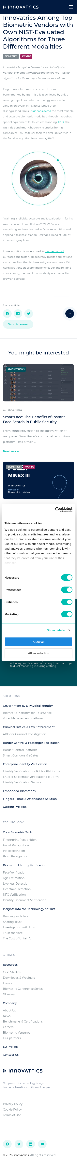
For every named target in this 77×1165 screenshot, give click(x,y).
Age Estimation (13, 878)
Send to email (18, 324)
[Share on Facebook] (7, 313)
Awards (26, 56)
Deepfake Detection (17, 889)
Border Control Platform (20, 750)
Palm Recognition (15, 856)
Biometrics (11, 56)
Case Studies (12, 972)
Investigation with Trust (19, 927)
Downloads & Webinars (19, 977)
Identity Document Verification (24, 900)
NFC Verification (14, 894)
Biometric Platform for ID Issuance (27, 713)
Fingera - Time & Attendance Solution (30, 799)
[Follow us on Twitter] (19, 1144)
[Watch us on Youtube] (42, 1144)
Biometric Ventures (16, 1032)
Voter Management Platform (23, 718)
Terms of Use (12, 1115)
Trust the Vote (13, 933)
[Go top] (69, 313)
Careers (8, 1027)
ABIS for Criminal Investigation (24, 734)
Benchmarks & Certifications (23, 1021)
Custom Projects (14, 807)
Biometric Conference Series (23, 989)
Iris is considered (40, 110)
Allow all (38, 642)
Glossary (9, 994)
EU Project (10, 1047)
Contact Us (11, 1054)
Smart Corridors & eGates (20, 755)
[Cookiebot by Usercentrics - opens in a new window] (55, 509)
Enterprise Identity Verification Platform (31, 777)
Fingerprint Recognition (20, 840)
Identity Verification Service (22, 782)
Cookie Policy (12, 1109)
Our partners (12, 1038)
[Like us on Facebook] (7, 1144)
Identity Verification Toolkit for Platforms (31, 771)
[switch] (66, 590)
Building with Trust (16, 916)
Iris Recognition (14, 851)
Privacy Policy (13, 1104)
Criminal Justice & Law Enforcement (29, 727)
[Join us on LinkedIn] (30, 1144)
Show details (56, 630)
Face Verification (14, 872)
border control (54, 251)
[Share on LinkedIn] (18, 313)
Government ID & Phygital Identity (28, 706)
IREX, (61, 122)
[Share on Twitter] (28, 313)
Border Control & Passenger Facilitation (31, 743)
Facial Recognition (16, 845)
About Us (9, 1010)
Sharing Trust (12, 922)
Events (7, 983)
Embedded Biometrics (19, 791)
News (6, 1016)
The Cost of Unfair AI (17, 938)
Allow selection (38, 653)
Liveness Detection (16, 883)
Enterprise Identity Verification (25, 764)
